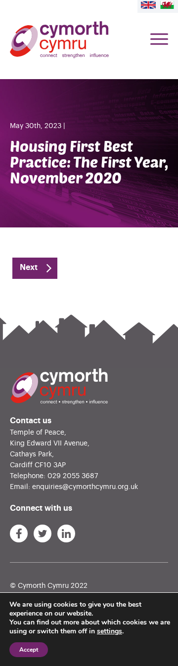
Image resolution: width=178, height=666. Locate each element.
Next (29, 267)
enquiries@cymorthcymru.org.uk (85, 487)
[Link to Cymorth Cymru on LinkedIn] (66, 533)
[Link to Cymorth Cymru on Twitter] (42, 533)
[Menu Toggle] (159, 40)
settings (109, 631)
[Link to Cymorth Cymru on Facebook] (19, 533)
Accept (28, 650)
